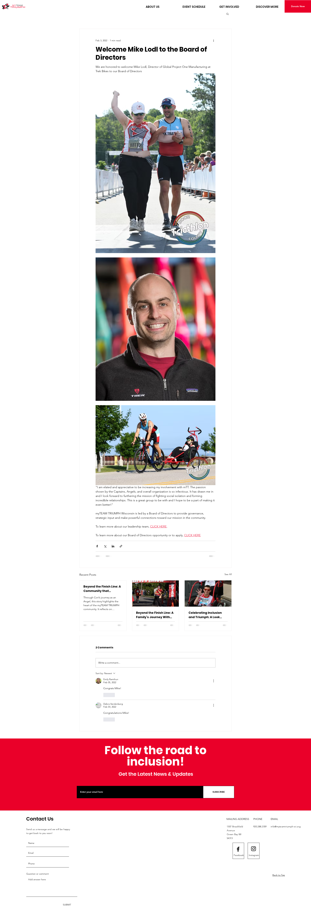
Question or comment (37, 874)
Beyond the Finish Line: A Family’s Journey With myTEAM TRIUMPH (154, 615)
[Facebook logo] (238, 849)
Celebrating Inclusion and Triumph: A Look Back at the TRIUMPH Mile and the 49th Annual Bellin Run (208, 615)
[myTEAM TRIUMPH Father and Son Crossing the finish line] (155, 593)
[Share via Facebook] (97, 546)
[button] (161, 7)
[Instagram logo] (253, 848)
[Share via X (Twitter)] (105, 546)
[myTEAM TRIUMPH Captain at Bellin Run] (208, 593)
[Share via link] (120, 546)
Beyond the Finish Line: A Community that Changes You (102, 588)
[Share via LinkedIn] (113, 546)
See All (228, 574)
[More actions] (213, 40)
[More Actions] (213, 681)
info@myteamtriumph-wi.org (286, 826)
